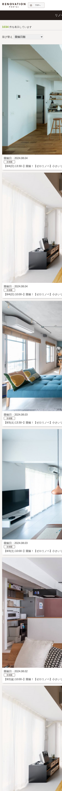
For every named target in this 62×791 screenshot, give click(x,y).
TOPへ (38, 5)
